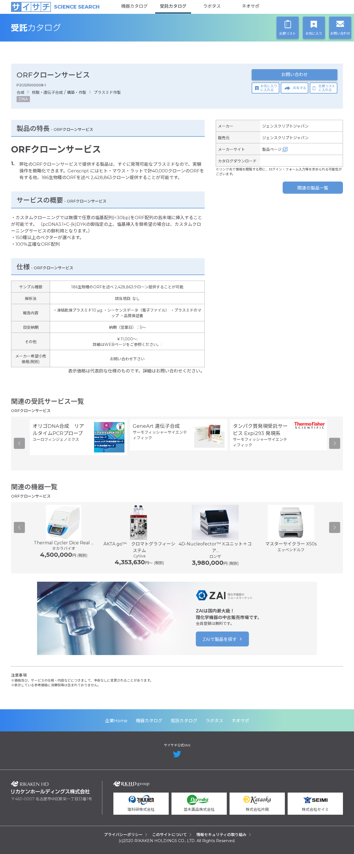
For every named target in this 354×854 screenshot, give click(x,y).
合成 (20, 92)
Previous (19, 443)
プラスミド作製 (107, 92)
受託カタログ (173, 6)
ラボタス (212, 6)
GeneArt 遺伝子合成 (156, 426)
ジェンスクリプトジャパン (285, 126)
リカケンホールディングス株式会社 (50, 787)
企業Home (116, 720)
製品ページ (272, 149)
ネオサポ (250, 6)
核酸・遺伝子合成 (47, 92)
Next (334, 443)
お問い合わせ (294, 74)
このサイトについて (169, 834)
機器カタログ (134, 6)
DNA (23, 99)
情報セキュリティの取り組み (221, 834)
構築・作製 (76, 92)
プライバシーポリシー (123, 834)
